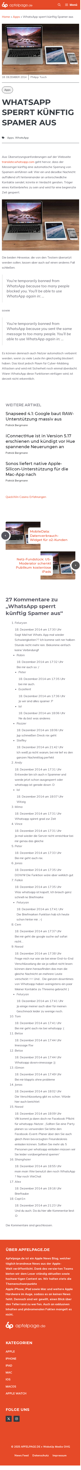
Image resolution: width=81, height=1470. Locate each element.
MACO (10, 1386)
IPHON (10, 1358)
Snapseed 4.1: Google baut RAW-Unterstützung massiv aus (40, 416)
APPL (9, 1351)
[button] (59, 5)
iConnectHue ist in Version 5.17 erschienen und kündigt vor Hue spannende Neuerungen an (40, 441)
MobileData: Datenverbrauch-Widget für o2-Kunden (48, 536)
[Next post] (75, 565)
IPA (8, 1365)
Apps (7, 89)
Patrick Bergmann (17, 425)
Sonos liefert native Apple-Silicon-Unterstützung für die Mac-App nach (37, 469)
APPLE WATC (15, 1393)
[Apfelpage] (17, 5)
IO (7, 1379)
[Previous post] (5, 535)
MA (8, 1372)
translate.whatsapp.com (18, 162)
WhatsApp (22, 137)
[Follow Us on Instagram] (17, 1419)
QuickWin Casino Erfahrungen (26, 497)
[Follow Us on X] (9, 1419)
